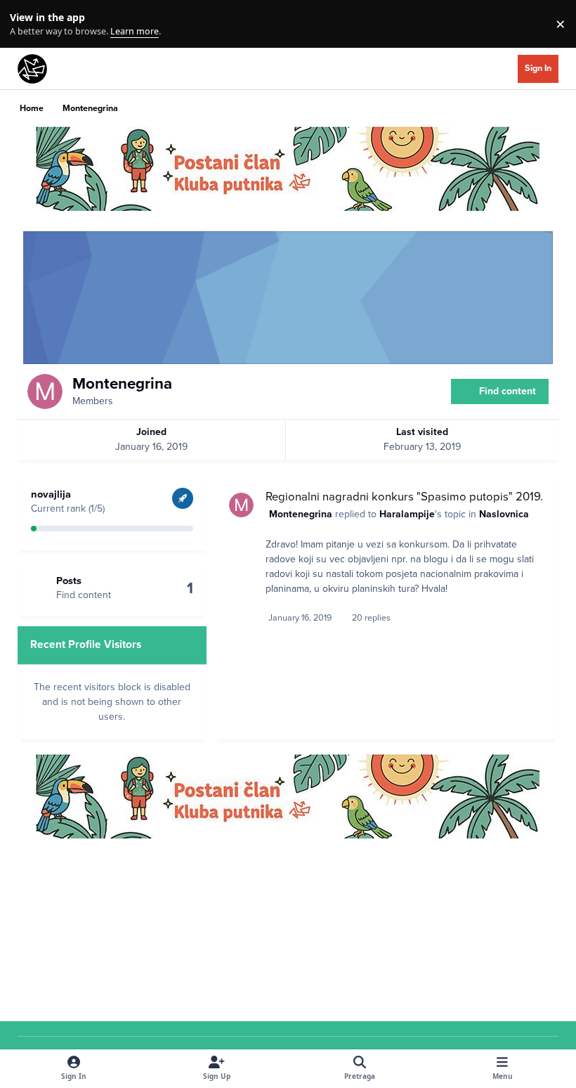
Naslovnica (504, 514)
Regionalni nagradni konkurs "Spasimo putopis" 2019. (404, 497)
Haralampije (407, 514)
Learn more (27, 24)
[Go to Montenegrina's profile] (241, 505)
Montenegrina (300, 514)
